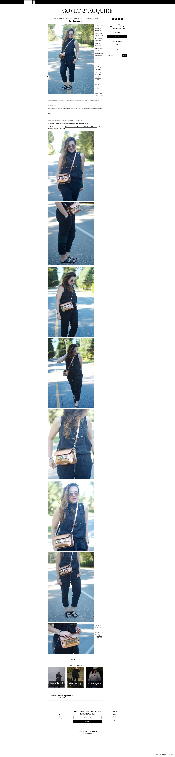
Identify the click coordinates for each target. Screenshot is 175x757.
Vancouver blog (90, 18)
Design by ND (170, 754)
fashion (117, 48)
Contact (60, 718)
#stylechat (98, 79)
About (7, 2)
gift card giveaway (63, 123)
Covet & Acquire (87, 10)
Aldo (60, 18)
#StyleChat (97, 28)
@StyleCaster (98, 77)
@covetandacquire (87, 733)
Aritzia (63, 18)
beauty (117, 46)
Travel (21, 2)
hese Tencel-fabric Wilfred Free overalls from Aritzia (92, 108)
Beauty (16, 2)
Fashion (12, 2)
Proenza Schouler (77, 18)
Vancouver (84, 18)
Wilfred (96, 18)
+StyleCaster (98, 31)
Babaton (67, 18)
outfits (71, 18)
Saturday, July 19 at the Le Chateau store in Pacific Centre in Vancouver (81, 126)
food (117, 49)
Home (3, 2)
